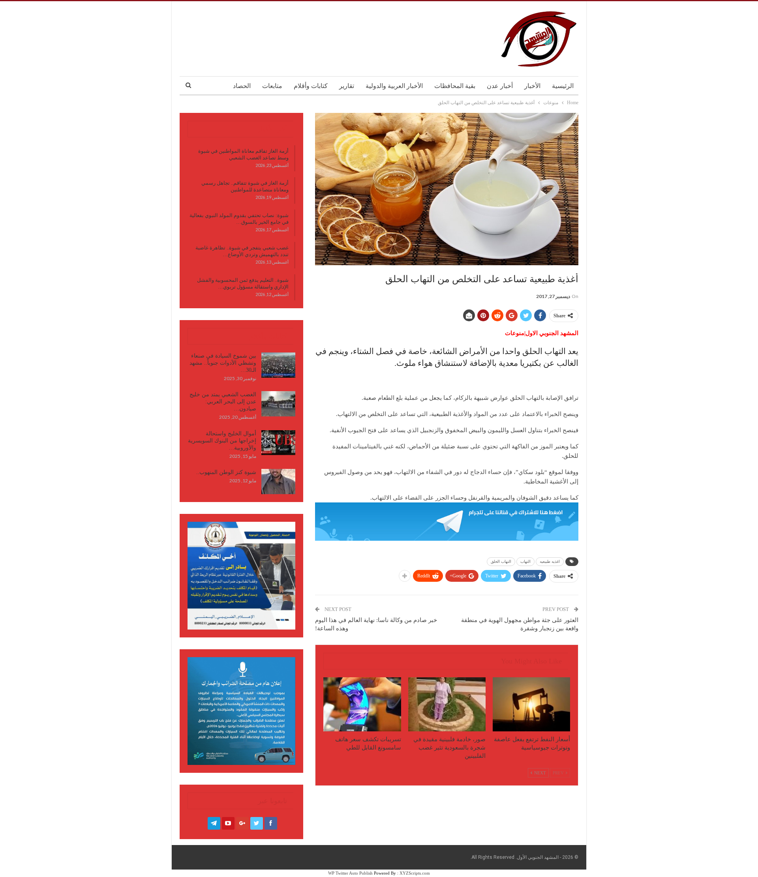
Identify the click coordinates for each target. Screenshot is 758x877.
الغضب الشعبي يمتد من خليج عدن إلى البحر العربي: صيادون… (223, 402)
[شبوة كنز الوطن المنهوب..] (278, 481)
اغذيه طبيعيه (550, 561)
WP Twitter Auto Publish (350, 873)
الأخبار (532, 85)
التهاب (525, 561)
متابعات (272, 85)
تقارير (346, 85)
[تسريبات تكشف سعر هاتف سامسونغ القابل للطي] (362, 704)
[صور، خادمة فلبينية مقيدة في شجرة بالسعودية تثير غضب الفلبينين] (447, 704)
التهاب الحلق (501, 561)
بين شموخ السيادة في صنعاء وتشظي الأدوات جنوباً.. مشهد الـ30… (223, 363)
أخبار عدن (500, 85)
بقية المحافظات (454, 85)
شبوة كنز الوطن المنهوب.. (226, 472)
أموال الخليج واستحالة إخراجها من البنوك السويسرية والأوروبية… (222, 441)
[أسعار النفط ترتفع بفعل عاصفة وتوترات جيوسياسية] (531, 704)
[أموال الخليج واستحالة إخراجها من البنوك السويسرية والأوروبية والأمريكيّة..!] (278, 442)
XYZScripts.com (415, 873)
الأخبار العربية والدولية (394, 85)
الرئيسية (563, 85)
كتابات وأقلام (311, 85)
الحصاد (242, 85)
